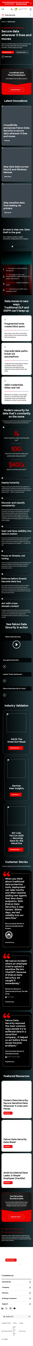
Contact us (22, 1260)
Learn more (15, 794)
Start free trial (10, 1260)
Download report (15, 748)
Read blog (7, 140)
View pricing (15, 1264)
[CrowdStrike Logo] (2, 9)
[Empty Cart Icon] (23, 9)
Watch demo (7, 176)
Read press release (21, 4)
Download (7, 1113)
